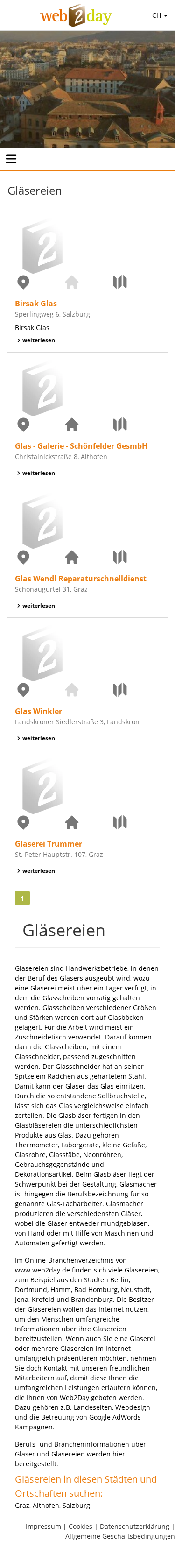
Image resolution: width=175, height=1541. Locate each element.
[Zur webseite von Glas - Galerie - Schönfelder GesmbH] (87, 424)
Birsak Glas (36, 303)
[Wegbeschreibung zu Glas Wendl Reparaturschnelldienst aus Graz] (136, 557)
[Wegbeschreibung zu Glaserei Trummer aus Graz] (136, 822)
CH (157, 15)
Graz (22, 1505)
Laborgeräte (80, 1144)
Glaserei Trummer (48, 844)
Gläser (131, 1213)
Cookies (80, 1526)
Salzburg (76, 1505)
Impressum (43, 1526)
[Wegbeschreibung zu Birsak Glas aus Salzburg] (136, 282)
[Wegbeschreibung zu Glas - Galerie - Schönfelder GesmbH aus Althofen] (136, 424)
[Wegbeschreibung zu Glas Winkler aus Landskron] (136, 689)
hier (118, 1453)
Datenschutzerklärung (134, 1526)
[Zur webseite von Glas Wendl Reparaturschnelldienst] (87, 557)
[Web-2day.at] (76, 15)
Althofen (46, 1505)
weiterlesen (38, 340)
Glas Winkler (38, 711)
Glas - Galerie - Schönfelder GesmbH (81, 446)
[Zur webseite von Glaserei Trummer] (87, 822)
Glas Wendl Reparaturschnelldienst (81, 578)
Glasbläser (109, 1174)
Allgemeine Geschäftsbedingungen (120, 1536)
